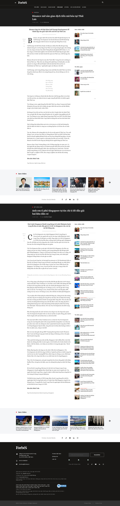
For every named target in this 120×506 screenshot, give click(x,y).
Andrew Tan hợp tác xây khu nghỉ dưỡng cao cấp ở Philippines (87, 397)
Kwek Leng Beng (44, 393)
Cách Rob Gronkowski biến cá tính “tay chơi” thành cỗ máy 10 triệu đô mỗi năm (87, 49)
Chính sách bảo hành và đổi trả (41, 486)
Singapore (51, 393)
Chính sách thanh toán (21, 487)
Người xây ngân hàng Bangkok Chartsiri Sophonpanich (94, 190)
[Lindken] (24, 47)
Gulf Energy (38, 163)
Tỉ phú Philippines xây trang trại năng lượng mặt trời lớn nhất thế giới (60, 429)
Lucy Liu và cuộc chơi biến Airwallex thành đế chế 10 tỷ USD (87, 72)
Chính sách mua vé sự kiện (26, 486)
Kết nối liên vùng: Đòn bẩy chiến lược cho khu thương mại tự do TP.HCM (86, 306)
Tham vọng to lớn (84, 84)
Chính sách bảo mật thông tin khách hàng (26, 484)
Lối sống (66, 7)
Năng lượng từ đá (84, 40)
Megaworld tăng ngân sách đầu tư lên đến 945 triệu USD (96, 428)
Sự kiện (84, 7)
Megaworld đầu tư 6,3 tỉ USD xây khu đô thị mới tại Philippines (41, 429)
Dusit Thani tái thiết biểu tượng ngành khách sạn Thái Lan (87, 383)
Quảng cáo (55, 456)
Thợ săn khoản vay (84, 262)
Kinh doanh (44, 7)
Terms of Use (98, 503)
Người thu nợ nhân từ (85, 91)
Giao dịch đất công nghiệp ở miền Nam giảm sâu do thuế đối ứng (87, 320)
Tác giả (44, 22)
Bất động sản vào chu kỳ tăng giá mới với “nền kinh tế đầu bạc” (87, 355)
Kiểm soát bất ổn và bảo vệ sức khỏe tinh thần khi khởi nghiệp (87, 292)
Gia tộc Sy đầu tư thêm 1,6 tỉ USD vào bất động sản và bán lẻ (77, 429)
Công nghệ (60, 7)
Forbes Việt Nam (56, 453)
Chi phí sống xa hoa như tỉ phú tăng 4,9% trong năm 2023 (86, 56)
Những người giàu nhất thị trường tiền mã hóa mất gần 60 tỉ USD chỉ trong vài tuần (59, 190)
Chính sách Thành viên (34, 487)
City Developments (34, 393)
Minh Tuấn (36, 158)
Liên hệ (54, 459)
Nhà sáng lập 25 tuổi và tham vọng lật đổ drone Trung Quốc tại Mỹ (87, 257)
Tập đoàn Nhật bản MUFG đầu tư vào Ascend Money (23, 189)
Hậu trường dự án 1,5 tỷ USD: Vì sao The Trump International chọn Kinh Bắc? (87, 334)
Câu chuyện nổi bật (75, 7)
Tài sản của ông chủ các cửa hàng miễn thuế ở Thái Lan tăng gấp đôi (77, 190)
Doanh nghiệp (51, 7)
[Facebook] (24, 44)
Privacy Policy (87, 503)
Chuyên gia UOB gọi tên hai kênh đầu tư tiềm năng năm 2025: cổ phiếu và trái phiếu (87, 348)
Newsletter (97, 454)
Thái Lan (43, 163)
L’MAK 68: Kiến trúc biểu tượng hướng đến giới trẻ (86, 390)
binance (32, 163)
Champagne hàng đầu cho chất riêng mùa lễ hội (86, 299)
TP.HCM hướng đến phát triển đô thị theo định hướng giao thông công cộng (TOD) (87, 362)
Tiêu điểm (36, 7)
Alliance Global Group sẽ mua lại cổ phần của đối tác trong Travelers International (24, 429)
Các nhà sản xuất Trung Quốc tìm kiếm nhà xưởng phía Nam (87, 376)
